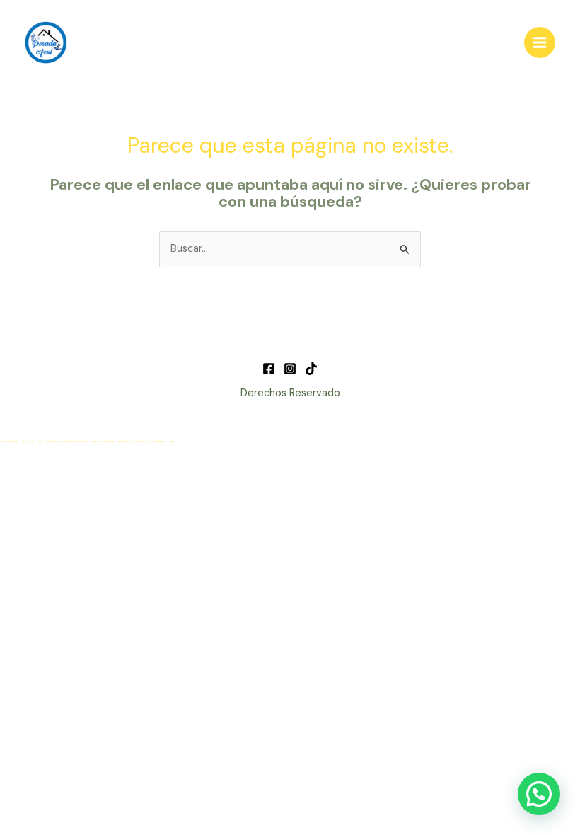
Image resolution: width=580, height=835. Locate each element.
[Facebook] (268, 368)
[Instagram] (290, 368)
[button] (539, 794)
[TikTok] (311, 368)
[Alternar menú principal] (539, 42)
